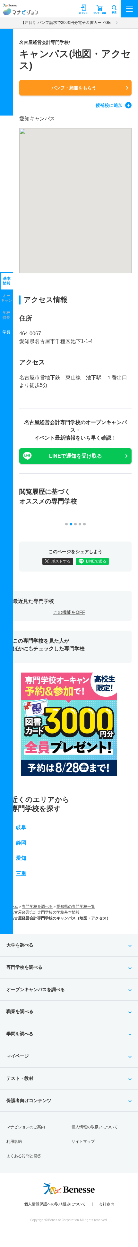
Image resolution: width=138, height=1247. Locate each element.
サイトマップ (83, 1141)
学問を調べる (19, 1033)
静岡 (21, 843)
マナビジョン (20, 11)
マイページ (17, 1056)
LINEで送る (96, 561)
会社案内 (106, 1204)
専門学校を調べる (37, 906)
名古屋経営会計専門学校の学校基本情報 (45, 912)
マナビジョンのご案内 (25, 1127)
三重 (21, 873)
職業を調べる (19, 1011)
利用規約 (14, 1141)
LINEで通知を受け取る (75, 456)
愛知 (21, 858)
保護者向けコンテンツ (28, 1100)
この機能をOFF (69, 612)
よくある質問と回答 (23, 1156)
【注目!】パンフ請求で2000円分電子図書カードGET (67, 22)
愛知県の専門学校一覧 (75, 906)
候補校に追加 (109, 105)
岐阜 (21, 827)
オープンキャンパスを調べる (35, 989)
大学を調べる (19, 945)
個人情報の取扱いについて (95, 1127)
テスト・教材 (19, 1078)
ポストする (61, 561)
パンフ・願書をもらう (73, 87)
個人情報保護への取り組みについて (55, 1204)
